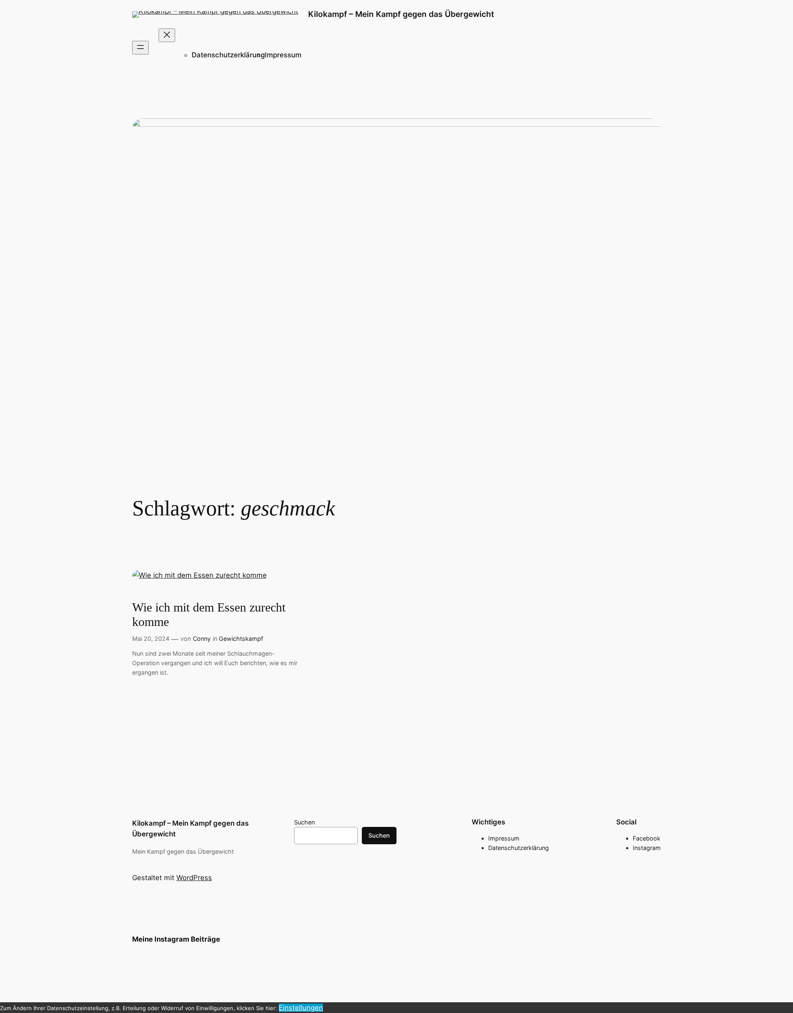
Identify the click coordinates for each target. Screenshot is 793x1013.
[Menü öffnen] (140, 47)
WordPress (194, 878)
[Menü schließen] (167, 35)
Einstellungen (301, 1008)
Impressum (283, 55)
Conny (202, 638)
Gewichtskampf (241, 638)
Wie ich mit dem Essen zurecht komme (208, 615)
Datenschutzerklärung (228, 55)
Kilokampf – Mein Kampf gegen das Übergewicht (401, 14)
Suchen (304, 822)
